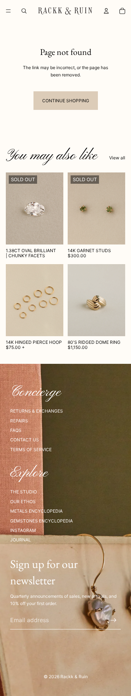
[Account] (106, 11)
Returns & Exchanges (36, 411)
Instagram (23, 530)
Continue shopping (65, 100)
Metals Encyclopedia (36, 511)
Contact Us (24, 439)
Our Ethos (23, 501)
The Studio (23, 491)
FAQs (15, 430)
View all (117, 157)
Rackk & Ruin (74, 676)
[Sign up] (113, 620)
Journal (20, 539)
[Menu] (8, 11)
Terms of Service (31, 449)
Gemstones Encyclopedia (41, 521)
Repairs (19, 420)
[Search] (24, 11)
